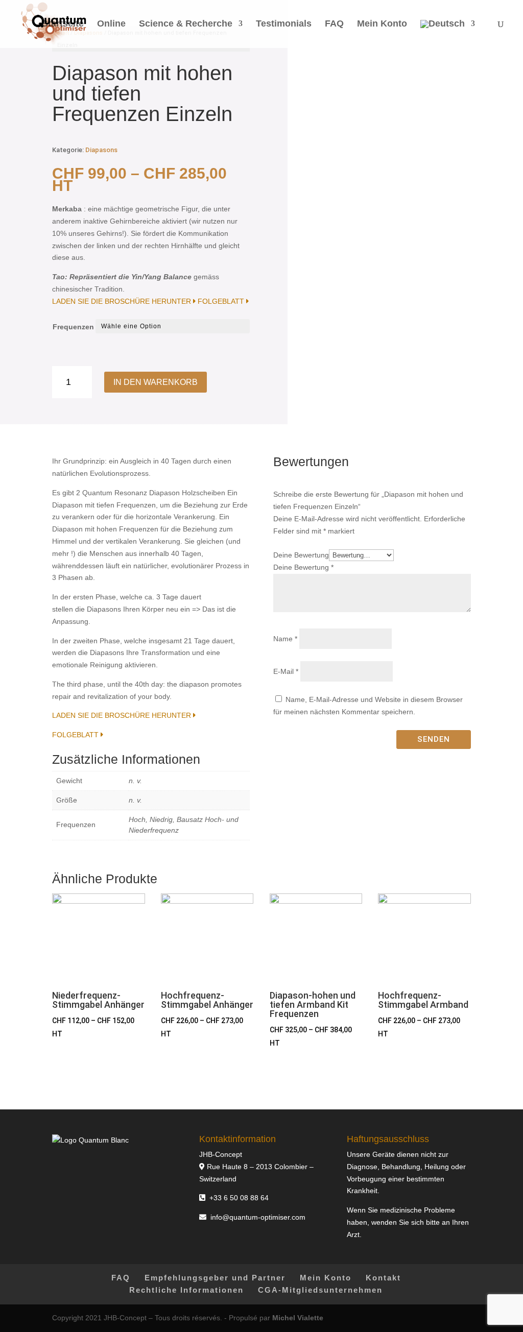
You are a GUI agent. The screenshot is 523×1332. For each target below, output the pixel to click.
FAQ (334, 24)
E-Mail (285, 671)
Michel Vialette (297, 1318)
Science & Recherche (185, 24)
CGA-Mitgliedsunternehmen (320, 1290)
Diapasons (101, 150)
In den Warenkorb (155, 382)
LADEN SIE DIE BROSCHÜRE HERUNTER (122, 301)
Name (285, 639)
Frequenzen (73, 327)
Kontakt (383, 1277)
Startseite (63, 24)
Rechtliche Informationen (186, 1290)
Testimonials (284, 24)
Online (111, 24)
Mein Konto (382, 24)
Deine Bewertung (301, 555)
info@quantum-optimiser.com (257, 1217)
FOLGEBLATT (222, 301)
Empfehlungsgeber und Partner (215, 1277)
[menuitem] (447, 34)
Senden (433, 739)
